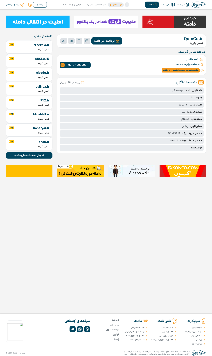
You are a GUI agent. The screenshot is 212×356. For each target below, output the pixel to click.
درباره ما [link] (115, 320)
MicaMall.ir (41, 114)
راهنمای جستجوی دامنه (135, 335)
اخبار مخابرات (168, 327)
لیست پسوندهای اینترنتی (134, 331)
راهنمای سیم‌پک (167, 331)
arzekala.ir (41, 45)
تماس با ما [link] (114, 325)
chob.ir (44, 142)
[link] (30, 5)
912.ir (44, 100)
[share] (71, 41)
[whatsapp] (87, 329)
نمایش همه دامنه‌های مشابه (29, 155)
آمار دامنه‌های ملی (137, 327)
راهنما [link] (116, 339)
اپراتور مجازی (197, 343)
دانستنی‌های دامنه (137, 339)
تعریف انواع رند (196, 327)
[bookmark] (79, 41)
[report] (63, 41)
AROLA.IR (42, 59)
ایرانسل (199, 339)
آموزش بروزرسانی (166, 335)
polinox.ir (42, 86)
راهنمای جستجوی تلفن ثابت (162, 339)
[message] (87, 41)
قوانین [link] (116, 334)
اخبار (65, 4)
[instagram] (80, 329)
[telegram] (73, 329)
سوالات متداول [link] (112, 329)
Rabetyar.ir (41, 128)
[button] (116, 4)
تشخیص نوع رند (76, 4)
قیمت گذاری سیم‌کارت (96, 4)
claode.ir (42, 73)
